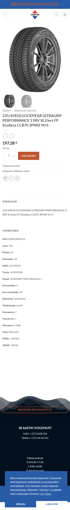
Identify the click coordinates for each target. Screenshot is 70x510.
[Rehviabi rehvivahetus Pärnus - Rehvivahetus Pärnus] (35, 14)
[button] (5, 14)
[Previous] (8, 59)
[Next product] (5, 135)
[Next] (62, 59)
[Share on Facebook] (11, 178)
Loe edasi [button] (45, 494)
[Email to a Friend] (17, 178)
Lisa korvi (28, 155)
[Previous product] (11, 135)
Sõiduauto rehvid (25, 110)
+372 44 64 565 (40, 437)
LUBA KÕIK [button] (52, 504)
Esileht (6, 110)
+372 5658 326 (38, 433)
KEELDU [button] (20, 504)
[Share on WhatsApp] (5, 178)
